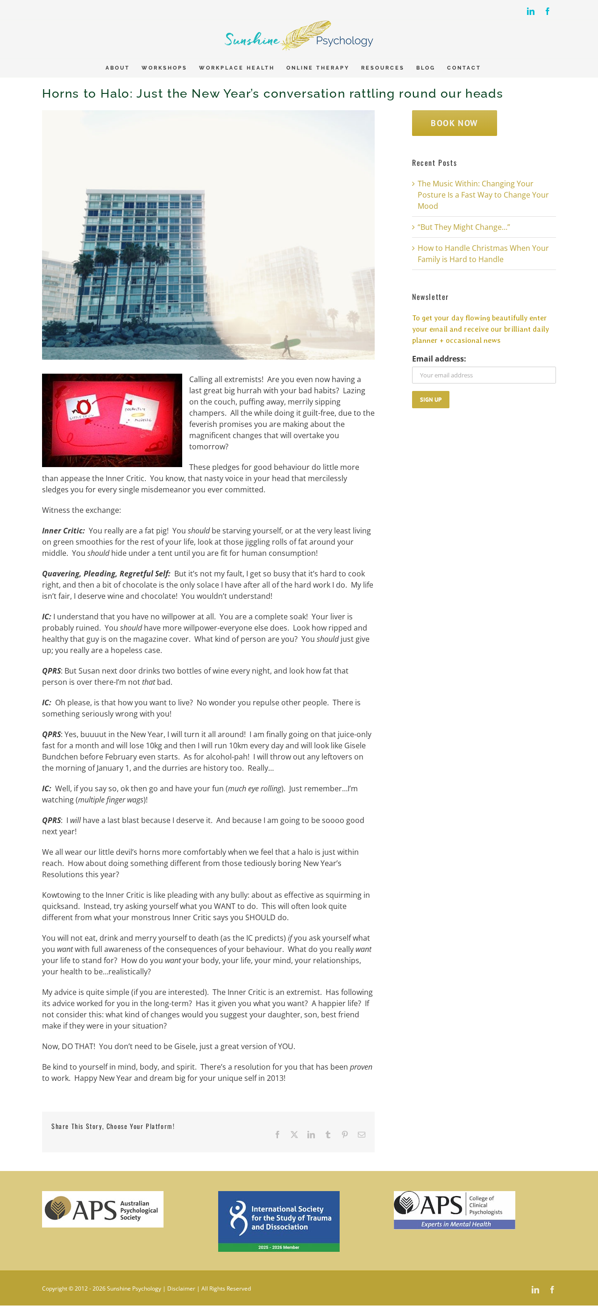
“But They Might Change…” (464, 227)
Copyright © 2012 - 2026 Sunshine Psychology (101, 1288)
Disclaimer (181, 1288)
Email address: (439, 359)
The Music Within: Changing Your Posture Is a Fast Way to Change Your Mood (483, 194)
